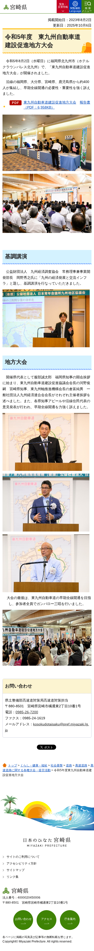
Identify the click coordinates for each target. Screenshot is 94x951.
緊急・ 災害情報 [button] (63, 5)
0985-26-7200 (27, 712)
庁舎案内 (69, 918)
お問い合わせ (23, 918)
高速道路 (81, 765)
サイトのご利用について (23, 856)
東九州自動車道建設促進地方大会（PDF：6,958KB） (57, 104)
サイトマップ (16, 870)
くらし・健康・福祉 (33, 765)
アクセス (46, 918)
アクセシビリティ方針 (22, 863)
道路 (69, 765)
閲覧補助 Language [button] (75, 9)
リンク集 (13, 877)
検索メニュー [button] (87, 9)
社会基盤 (57, 765)
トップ (12, 765)
